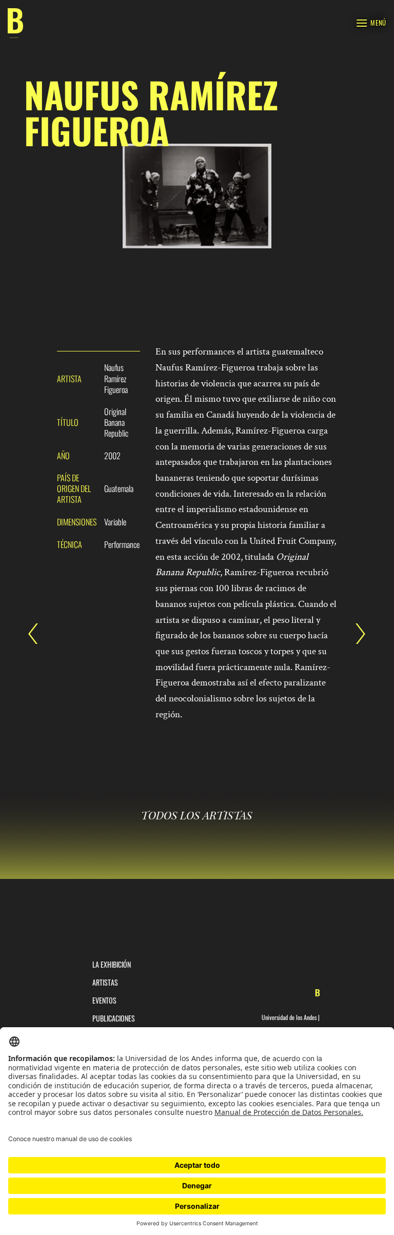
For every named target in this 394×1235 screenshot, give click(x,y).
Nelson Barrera (355, 633)
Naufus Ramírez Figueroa (38, 633)
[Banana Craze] (15, 23)
